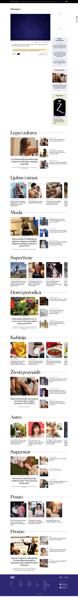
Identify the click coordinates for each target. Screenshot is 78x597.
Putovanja (21, 583)
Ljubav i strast (28, 1)
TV (36, 583)
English (37, 584)
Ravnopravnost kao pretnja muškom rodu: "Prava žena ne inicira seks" (59, 121)
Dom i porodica (45, 1)
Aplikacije (45, 587)
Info (11, 581)
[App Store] (63, 587)
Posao (11, 518)
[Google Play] (63, 584)
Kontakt (44, 589)
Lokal (29, 585)
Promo (24, 556)
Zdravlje (20, 581)
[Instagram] (64, 577)
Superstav (55, 1)
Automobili (29, 584)
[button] (58, 90)
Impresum (45, 583)
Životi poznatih (35, 1)
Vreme (37, 585)
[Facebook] (60, 577)
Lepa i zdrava (23, 1)
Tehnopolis (30, 583)
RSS (43, 588)
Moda (32, 1)
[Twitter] (62, 577)
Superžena (21, 585)
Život (11, 585)
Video (37, 581)
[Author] (60, 107)
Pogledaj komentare (43, 54)
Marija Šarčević (57, 117)
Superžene (40, 1)
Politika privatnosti (47, 585)
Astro (52, 1)
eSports (29, 581)
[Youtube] (67, 577)
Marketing (45, 581)
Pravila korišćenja (46, 584)
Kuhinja (49, 1)
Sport (11, 583)
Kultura (20, 584)
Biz (11, 584)
